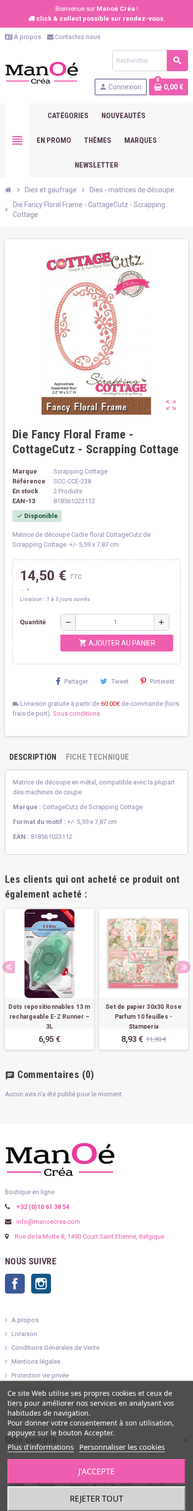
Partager (76, 681)
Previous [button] (8, 967)
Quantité (33, 622)
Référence (29, 481)
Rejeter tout (96, 1498)
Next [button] (184, 967)
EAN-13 (23, 501)
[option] (49, 979)
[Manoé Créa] (41, 72)
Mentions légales (35, 1361)
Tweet (120, 681)
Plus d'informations (40, 1447)
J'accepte (96, 1471)
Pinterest (162, 681)
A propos (26, 37)
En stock (25, 491)
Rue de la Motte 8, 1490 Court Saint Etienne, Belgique (89, 1236)
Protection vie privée (40, 1375)
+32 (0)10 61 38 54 (42, 1206)
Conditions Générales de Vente (55, 1347)
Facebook (15, 1284)
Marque (24, 471)
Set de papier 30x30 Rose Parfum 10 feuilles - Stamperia (143, 1016)
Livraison (24, 1334)
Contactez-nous (76, 37)
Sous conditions (76, 713)
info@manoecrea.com (47, 1221)
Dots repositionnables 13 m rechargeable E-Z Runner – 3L (49, 1016)
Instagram (41, 1284)
